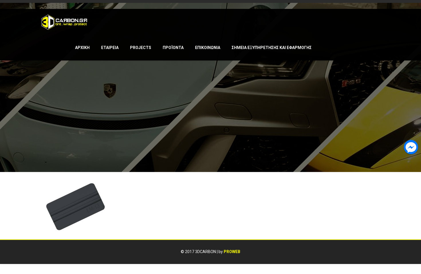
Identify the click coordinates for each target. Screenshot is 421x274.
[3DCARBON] (64, 22)
